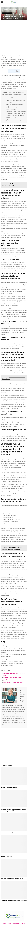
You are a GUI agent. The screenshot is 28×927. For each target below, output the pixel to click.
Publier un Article (15, 923)
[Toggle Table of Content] (17, 71)
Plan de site (22, 923)
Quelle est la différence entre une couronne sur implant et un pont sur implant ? (13, 655)
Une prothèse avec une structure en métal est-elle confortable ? (12, 658)
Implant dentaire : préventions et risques (13, 680)
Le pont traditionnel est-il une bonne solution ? (11, 648)
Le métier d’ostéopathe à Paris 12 (9, 787)
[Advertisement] (14, 37)
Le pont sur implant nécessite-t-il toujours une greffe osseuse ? (13, 651)
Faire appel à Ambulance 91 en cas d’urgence (12, 878)
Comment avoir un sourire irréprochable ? (13, 682)
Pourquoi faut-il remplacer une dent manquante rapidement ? (12, 646)
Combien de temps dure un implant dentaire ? (11, 661)
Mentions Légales (7, 923)
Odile (4, 18)
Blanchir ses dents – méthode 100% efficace (12, 833)
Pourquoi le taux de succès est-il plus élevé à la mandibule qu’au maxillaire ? (12, 664)
